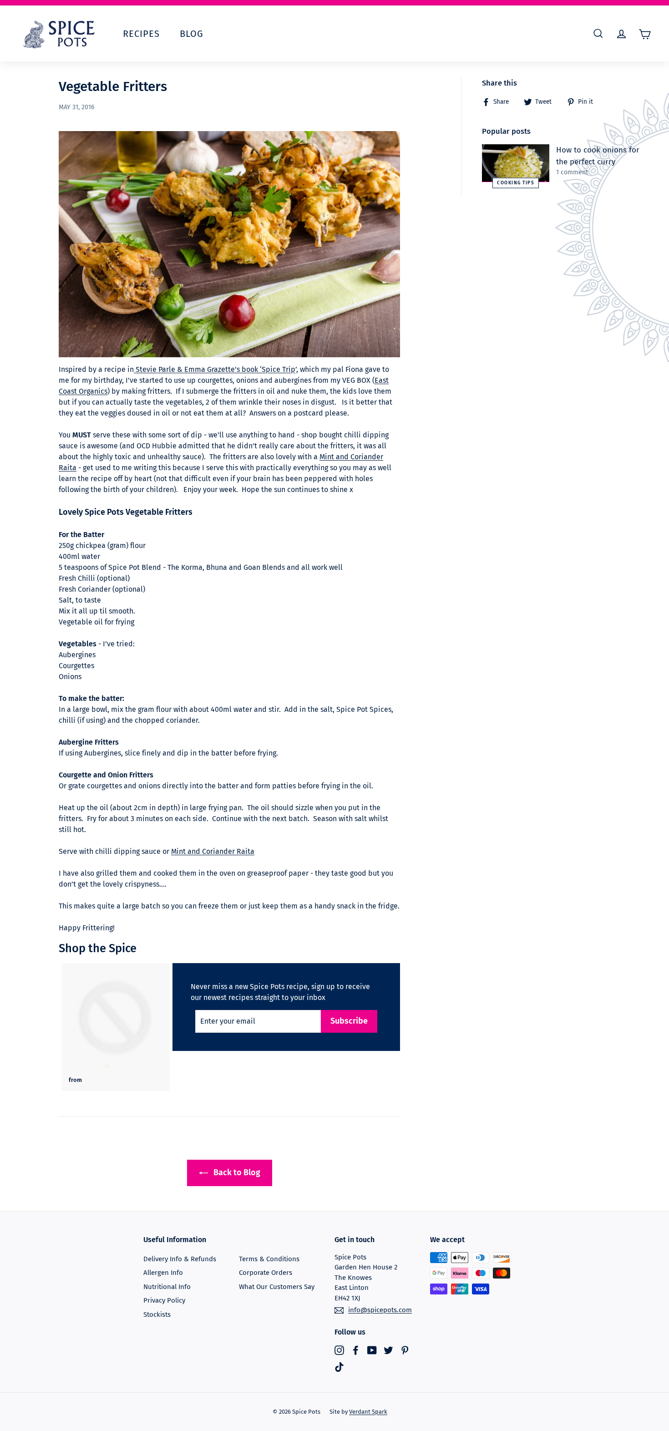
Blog (191, 33)
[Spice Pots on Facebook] (355, 1350)
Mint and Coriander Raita (212, 851)
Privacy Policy (164, 1300)
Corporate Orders (265, 1273)
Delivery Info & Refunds (179, 1259)
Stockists (157, 1314)
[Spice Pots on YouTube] (372, 1350)
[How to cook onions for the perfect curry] (515, 163)
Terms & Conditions (269, 1259)
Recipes (141, 33)
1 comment (572, 172)
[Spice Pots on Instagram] (339, 1350)
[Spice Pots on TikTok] (339, 1367)
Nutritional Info (167, 1287)
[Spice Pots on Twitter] (388, 1350)
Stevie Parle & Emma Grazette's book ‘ (198, 369)
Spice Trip (278, 369)
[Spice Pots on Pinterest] (405, 1350)
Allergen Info (163, 1273)
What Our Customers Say (276, 1287)
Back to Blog (236, 1172)
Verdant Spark (368, 1411)
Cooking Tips (515, 183)
